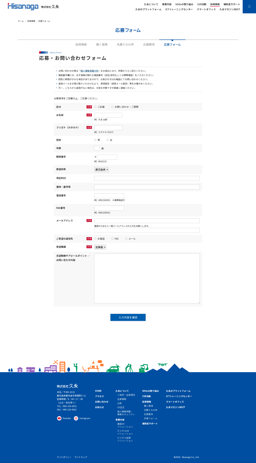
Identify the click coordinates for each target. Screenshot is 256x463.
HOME (98, 390)
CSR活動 (201, 4)
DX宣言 (120, 407)
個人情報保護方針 (89, 70)
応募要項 (149, 44)
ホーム (21, 20)
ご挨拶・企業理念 (126, 394)
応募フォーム (172, 44)
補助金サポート (232, 4)
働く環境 (101, 44)
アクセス (99, 396)
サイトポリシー (64, 457)
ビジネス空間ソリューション (125, 439)
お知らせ (99, 407)
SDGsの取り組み (184, 4)
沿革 (119, 403)
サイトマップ (81, 457)
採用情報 (215, 4)
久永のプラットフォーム (148, 9)
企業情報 (121, 399)
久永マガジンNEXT (230, 9)
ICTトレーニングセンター (179, 9)
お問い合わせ (101, 401)
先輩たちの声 (125, 44)
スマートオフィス (206, 9)
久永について (151, 4)
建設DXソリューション (125, 425)
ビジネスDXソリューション (125, 432)
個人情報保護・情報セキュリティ (126, 413)
